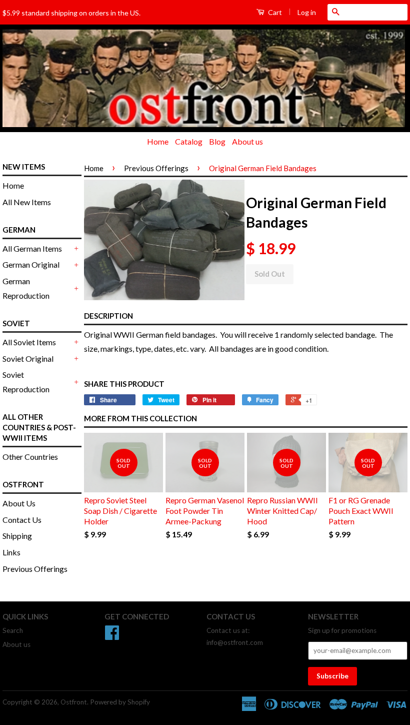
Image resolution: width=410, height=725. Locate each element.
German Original (31, 264)
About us (247, 141)
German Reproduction (26, 288)
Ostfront (73, 702)
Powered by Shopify (120, 702)
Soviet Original (28, 358)
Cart (274, 12)
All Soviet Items (29, 342)
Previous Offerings (35, 568)
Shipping (17, 535)
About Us (19, 503)
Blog (217, 141)
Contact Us (22, 519)
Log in (307, 12)
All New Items (26, 202)
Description (108, 315)
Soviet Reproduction (26, 382)
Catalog (188, 141)
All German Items (32, 248)
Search (12, 630)
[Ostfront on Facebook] (112, 636)
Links (11, 552)
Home (157, 141)
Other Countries (30, 456)
